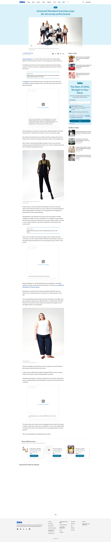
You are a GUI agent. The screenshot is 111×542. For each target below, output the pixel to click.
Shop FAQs (73, 521)
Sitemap (84, 521)
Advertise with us (51, 533)
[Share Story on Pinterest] (58, 54)
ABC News (73, 523)
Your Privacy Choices (52, 527)
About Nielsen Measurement (62, 527)
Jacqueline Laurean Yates (28, 53)
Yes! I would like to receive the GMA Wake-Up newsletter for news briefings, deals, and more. (80, 112)
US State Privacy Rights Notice (76, 117)
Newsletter (88, 2)
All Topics (72, 530)
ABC (72, 525)
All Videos (73, 527)
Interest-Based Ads (63, 524)
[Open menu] (67, 2)
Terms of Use (87, 115)
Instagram (26, 81)
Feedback (61, 532)
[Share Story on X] (55, 54)
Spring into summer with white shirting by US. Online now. (39, 276)
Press (61, 530)
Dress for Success (35, 287)
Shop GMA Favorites (28, 441)
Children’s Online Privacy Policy (51, 530)
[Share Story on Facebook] (53, 54)
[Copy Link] (63, 54)
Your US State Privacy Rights (64, 522)
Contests (50, 521)
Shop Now (34, 455)
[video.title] (55, 32)
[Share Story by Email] (60, 54)
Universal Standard (27, 59)
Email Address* (72, 100)
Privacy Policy (88, 116)
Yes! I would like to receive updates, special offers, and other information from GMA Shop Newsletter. (80, 108)
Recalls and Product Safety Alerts (86, 524)
